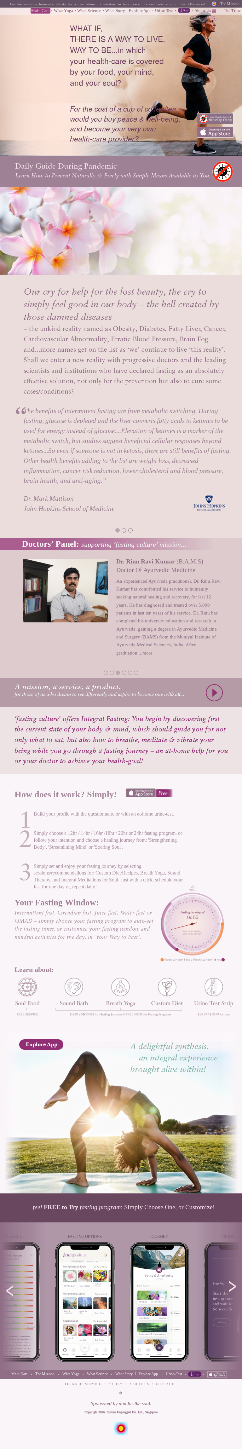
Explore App (140, 11)
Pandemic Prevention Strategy (215, 118)
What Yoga (63, 11)
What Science (89, 11)
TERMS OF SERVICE (83, 1384)
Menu (213, 11)
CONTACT (165, 1384)
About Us (202, 11)
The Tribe (232, 11)
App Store (215, 132)
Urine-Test (164, 11)
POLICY (115, 1384)
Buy (184, 10)
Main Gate (40, 11)
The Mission (229, 4)
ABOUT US (139, 1384)
